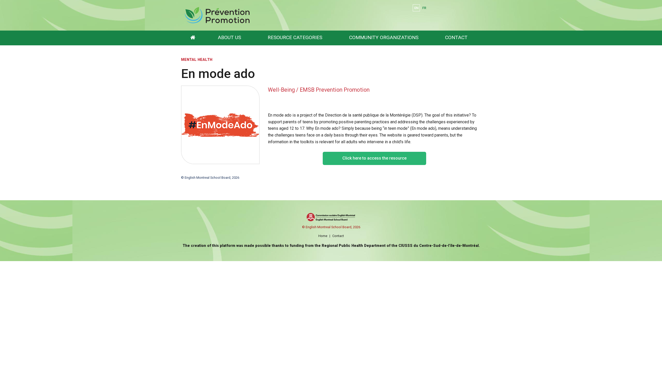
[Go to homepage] (192, 38)
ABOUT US (229, 37)
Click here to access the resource (374, 158)
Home (322, 236)
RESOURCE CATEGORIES (295, 37)
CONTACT (456, 37)
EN (416, 8)
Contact (338, 236)
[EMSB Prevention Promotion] (269, 15)
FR (424, 8)
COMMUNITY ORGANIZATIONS (383, 37)
